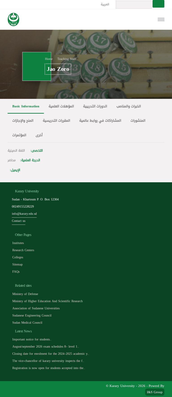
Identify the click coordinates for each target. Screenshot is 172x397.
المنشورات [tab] (138, 120)
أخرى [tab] (39, 135)
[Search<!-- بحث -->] (158, 4)
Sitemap (17, 264)
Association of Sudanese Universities (36, 308)
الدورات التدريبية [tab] (95, 106)
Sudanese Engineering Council (32, 315)
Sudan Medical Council (27, 323)
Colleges (17, 257)
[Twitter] (22, 389)
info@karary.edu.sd (24, 214)
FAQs (15, 272)
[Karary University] (13, 19)
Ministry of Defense (25, 294)
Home (49, 59)
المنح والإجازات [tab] (22, 120)
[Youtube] (32, 389)
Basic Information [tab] (25, 106)
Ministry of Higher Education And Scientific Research (47, 301)
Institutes (18, 243)
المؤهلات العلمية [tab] (61, 106)
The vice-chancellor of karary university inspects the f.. (48, 361)
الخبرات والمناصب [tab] (128, 106)
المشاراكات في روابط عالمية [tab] (100, 120)
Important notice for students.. (32, 339)
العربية (105, 4)
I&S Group (155, 392)
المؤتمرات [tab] (19, 135)
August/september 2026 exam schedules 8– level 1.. (45, 347)
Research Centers (23, 250)
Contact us (18, 221)
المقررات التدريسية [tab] (56, 120)
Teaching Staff (66, 59)
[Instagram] (42, 389)
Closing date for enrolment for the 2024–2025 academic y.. (50, 354)
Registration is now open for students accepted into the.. (48, 368)
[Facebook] (12, 389)
